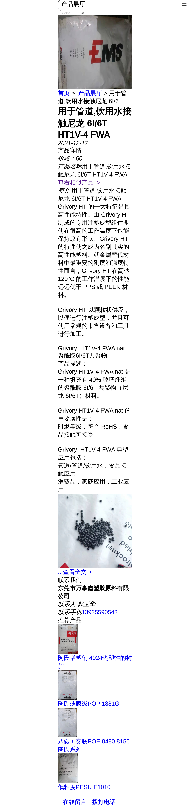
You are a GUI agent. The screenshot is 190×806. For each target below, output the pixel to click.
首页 (64, 93)
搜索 (82, 13)
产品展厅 (90, 93)
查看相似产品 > (79, 182)
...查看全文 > (75, 572)
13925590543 (100, 612)
